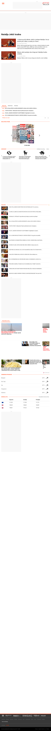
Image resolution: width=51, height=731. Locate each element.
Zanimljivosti (28, 719)
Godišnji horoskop (41, 149)
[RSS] (49, 205)
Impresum (3, 725)
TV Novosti (39, 719)
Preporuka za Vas (5, 320)
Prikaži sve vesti (5, 117)
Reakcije (16, 105)
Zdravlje (7, 719)
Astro (47, 149)
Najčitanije (10, 105)
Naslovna (3, 719)
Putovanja (20, 719)
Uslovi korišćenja (5, 721)
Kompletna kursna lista (44, 396)
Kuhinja (15, 719)
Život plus (11, 719)
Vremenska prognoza (6, 374)
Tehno (32, 719)
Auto (35, 719)
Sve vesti (3, 204)
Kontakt (7, 725)
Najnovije (4, 105)
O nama (43, 719)
